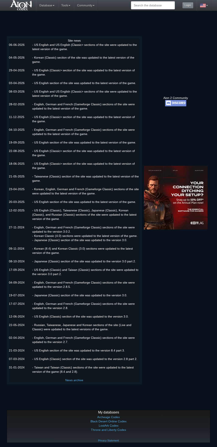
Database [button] (45, 5)
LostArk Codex (108, 425)
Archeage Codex (108, 417)
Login (188, 5)
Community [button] (84, 5)
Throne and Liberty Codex (108, 430)
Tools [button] (64, 5)
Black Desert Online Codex (108, 421)
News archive (74, 380)
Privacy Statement (108, 440)
